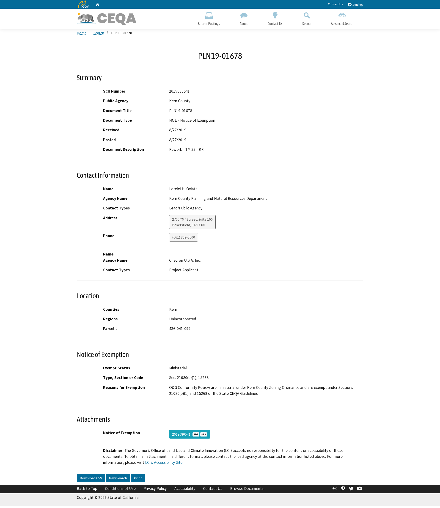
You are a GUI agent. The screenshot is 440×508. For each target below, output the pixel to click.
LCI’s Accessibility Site (163, 462)
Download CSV (91, 478)
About (244, 24)
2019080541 (189, 434)
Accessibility (184, 488)
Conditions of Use (120, 488)
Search (306, 24)
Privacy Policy (155, 488)
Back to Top (87, 488)
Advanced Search (342, 24)
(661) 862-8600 (183, 237)
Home (81, 32)
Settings (357, 5)
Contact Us (335, 4)
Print (138, 478)
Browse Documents (247, 488)
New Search (118, 478)
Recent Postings (209, 24)
